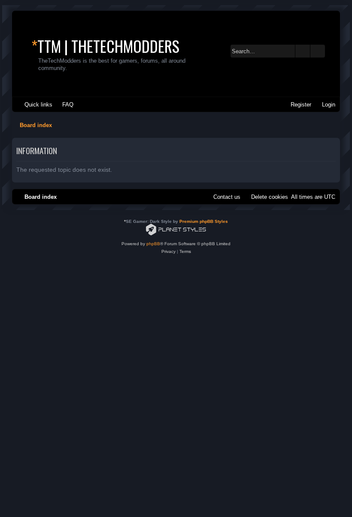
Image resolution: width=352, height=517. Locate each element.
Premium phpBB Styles (203, 221)
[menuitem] (64, 104)
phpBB (153, 243)
